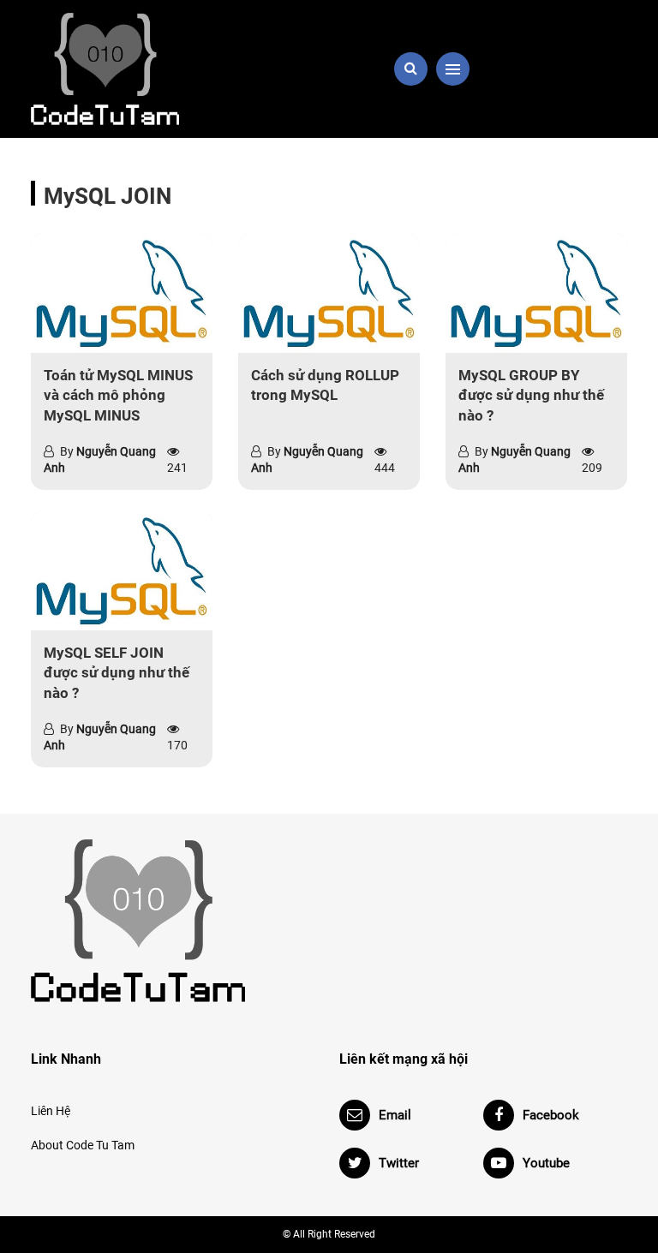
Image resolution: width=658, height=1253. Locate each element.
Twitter (399, 1163)
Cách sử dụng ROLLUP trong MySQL (325, 385)
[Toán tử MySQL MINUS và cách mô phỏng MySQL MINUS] (121, 293)
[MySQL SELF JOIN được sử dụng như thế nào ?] (121, 570)
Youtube (546, 1163)
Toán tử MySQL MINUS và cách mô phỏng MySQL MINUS (118, 396)
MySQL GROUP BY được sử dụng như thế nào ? (531, 396)
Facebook (551, 1115)
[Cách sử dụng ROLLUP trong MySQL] (329, 293)
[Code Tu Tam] (123, 69)
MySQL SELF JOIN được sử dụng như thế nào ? (116, 673)
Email (395, 1115)
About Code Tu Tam (83, 1145)
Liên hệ (50, 1111)
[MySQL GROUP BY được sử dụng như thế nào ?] (536, 293)
